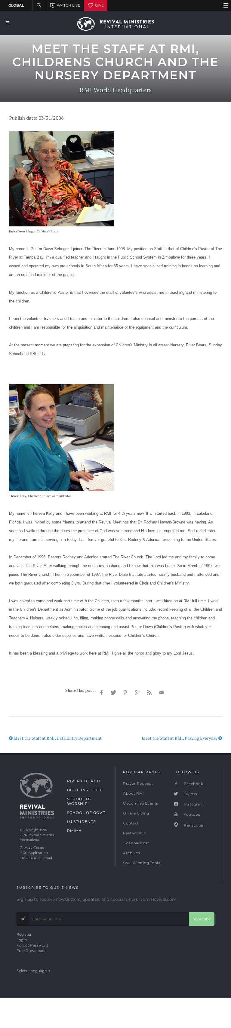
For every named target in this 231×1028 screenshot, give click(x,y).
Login (22, 939)
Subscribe (202, 919)
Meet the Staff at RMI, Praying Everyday (180, 738)
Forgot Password (32, 945)
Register (24, 934)
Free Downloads (31, 950)
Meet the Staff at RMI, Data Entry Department (57, 738)
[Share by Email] (162, 693)
